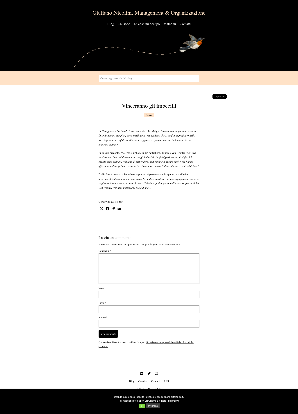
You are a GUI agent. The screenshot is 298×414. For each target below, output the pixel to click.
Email (102, 302)
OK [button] (142, 406)
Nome (102, 288)
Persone (149, 115)
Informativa (153, 406)
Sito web (103, 317)
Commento (105, 250)
